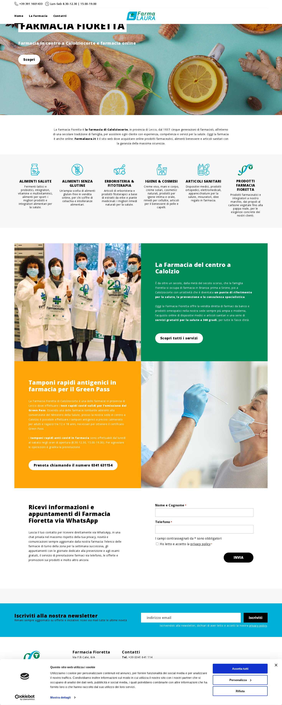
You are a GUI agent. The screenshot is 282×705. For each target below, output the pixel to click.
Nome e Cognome (170, 505)
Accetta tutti (240, 668)
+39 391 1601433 (31, 3)
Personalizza (238, 679)
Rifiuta (240, 691)
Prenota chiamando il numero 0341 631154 (73, 465)
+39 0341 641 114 (141, 657)
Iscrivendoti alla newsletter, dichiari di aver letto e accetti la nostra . (214, 625)
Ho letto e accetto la (185, 544)
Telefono (163, 521)
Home (18, 16)
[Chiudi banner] (276, 665)
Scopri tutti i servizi (179, 338)
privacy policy (200, 544)
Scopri (29, 59)
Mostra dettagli (60, 697)
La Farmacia (38, 16)
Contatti (60, 16)
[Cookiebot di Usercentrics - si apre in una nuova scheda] (25, 697)
